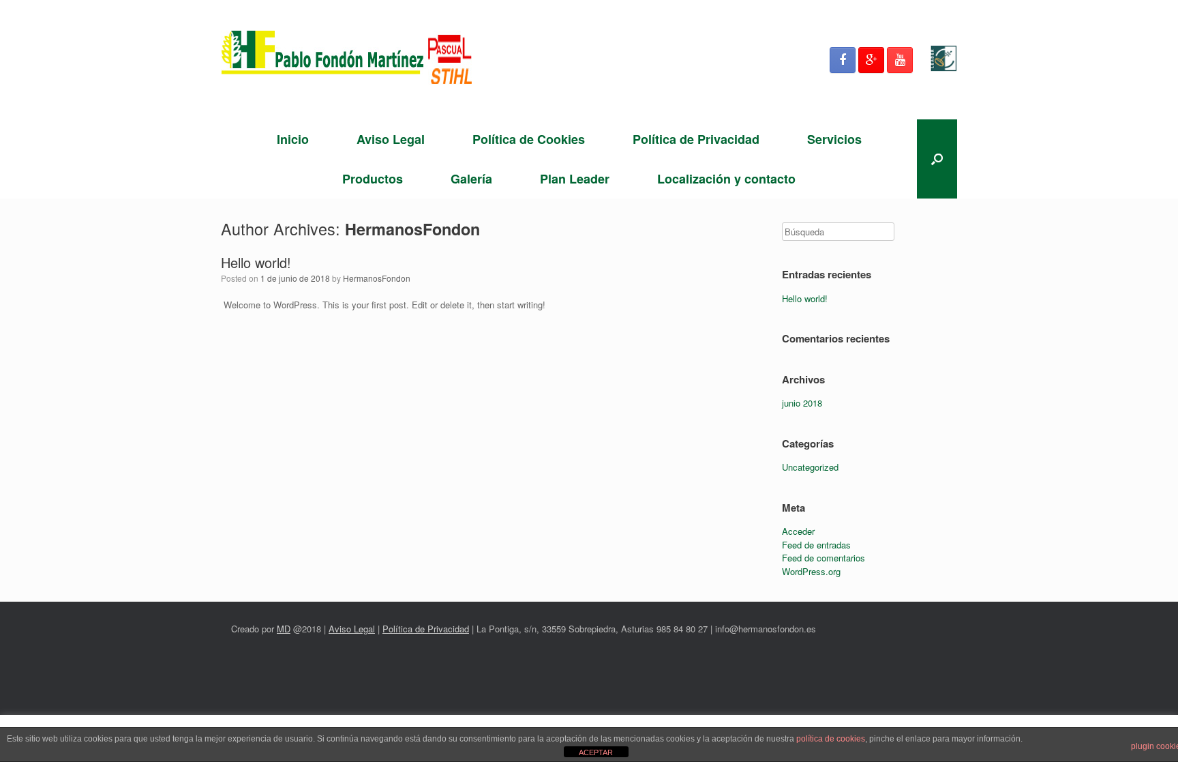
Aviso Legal (391, 139)
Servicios (834, 139)
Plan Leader (574, 179)
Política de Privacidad (696, 139)
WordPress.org (811, 571)
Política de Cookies (528, 139)
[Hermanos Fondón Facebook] (843, 60)
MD (283, 628)
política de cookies (830, 739)
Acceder (798, 531)
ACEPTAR (596, 752)
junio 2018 (802, 402)
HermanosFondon (412, 229)
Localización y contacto (726, 179)
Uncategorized (810, 466)
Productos (372, 179)
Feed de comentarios (823, 557)
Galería (471, 179)
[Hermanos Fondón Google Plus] (871, 60)
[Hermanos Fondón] (346, 60)
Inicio (293, 139)
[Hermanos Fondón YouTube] (900, 60)
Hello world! (256, 262)
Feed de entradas (816, 544)
